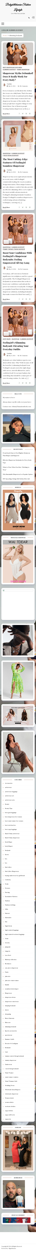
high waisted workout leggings (14, 934)
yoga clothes (9, 1110)
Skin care (8, 1022)
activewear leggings (11, 791)
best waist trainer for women (14, 821)
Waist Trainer (9, 1073)
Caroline (9, 84)
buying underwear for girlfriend (15, 875)
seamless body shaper (12, 989)
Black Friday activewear (12, 833)
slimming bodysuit (9, 69)
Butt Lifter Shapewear (12, 871)
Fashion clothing (10, 905)
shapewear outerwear (12, 1001)
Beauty (7, 804)
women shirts (9, 1102)
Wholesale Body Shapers (12, 1089)
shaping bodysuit (10, 1006)
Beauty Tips (8, 808)
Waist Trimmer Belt (11, 1081)
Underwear (8, 1064)
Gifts (6, 909)
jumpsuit (7, 947)
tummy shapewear (23, 69)
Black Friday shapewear (12, 838)
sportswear (8, 1035)
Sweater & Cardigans (11, 1043)
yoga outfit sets (10, 1115)
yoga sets (8, 1119)
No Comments (24, 86)
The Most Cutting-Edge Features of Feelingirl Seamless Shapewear (15, 162)
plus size (7, 976)
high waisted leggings (12, 930)
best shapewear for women (12, 67)
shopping (8, 1014)
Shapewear (7, 153)
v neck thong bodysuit (11, 155)
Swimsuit (8, 1047)
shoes (7, 1010)
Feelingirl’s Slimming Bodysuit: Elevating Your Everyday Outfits (16, 346)
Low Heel (8, 955)
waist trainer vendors (11, 1077)
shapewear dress (10, 997)
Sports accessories (11, 1031)
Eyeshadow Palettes (11, 896)
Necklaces (8, 964)
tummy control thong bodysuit (14, 249)
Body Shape (7, 339)
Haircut (7, 913)
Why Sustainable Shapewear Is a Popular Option (17, 474)
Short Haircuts (9, 1018)
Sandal (7, 985)
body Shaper (9, 846)
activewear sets (10, 800)
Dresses (7, 888)
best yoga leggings (11, 829)
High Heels (8, 926)
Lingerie (7, 951)
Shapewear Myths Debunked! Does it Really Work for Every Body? (18, 76)
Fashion (7, 901)
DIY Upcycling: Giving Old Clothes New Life (16, 479)
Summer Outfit (9, 1039)
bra (6, 859)
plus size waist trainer (12, 980)
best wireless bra (10, 825)
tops (6, 1052)
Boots (7, 854)
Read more (6, 114)
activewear (8, 787)
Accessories (8, 783)
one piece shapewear (11, 968)
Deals (6, 884)
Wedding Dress (9, 1085)
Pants (6, 972)
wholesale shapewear (11, 1094)
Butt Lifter (8, 867)
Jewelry (7, 943)
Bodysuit (7, 850)
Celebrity (8, 880)
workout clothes (10, 1106)
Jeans (6, 938)
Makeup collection (10, 959)
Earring (7, 892)
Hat (6, 922)
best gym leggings (10, 812)
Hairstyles (8, 917)
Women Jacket (9, 1098)
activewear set (9, 796)
